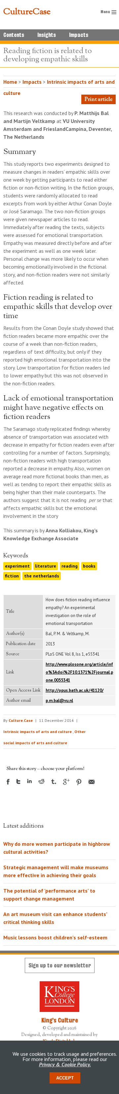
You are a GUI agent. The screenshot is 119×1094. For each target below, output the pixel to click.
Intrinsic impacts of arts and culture (37, 731)
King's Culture (59, 1020)
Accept (65, 1078)
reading (69, 566)
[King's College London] (59, 996)
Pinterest (79, 782)
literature (45, 566)
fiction (12, 576)
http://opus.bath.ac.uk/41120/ (74, 690)
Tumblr (53, 781)
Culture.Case (21, 720)
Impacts (78, 35)
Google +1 (66, 782)
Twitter (18, 781)
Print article (98, 99)
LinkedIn (29, 781)
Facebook (8, 781)
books (89, 566)
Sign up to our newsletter (59, 965)
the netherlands (41, 576)
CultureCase (27, 12)
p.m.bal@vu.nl (59, 700)
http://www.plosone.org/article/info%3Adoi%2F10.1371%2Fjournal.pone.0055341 (79, 672)
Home (10, 81)
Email (91, 782)
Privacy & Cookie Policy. (65, 1064)
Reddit (41, 781)
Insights (46, 35)
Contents (13, 35)
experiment (17, 566)
